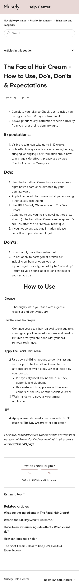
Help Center (39, 7)
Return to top (13, 494)
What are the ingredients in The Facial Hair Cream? (36, 512)
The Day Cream (33, 422)
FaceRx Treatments (41, 20)
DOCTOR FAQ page (21, 443)
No (49, 472)
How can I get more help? (20, 538)
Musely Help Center (15, 20)
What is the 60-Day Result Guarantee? (28, 519)
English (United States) (58, 579)
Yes (29, 472)
